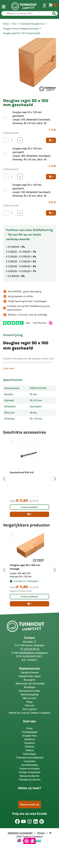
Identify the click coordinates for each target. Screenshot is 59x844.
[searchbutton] (54, 13)
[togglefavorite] (4, 118)
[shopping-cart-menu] (53, 6)
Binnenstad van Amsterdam (30, 683)
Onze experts (29, 709)
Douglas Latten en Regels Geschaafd (21, 28)
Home (6, 24)
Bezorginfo (29, 679)
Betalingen (29, 687)
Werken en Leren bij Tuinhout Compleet (29, 712)
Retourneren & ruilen (29, 690)
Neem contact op (29, 804)
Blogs (29, 701)
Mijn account (29, 698)
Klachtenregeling (30, 694)
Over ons (29, 705)
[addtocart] (29, 514)
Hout (14, 24)
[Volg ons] (17, 821)
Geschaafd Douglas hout (32, 24)
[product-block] (29, 479)
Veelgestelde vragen (29, 676)
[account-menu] (44, 6)
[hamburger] (3, 6)
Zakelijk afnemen (30, 672)
